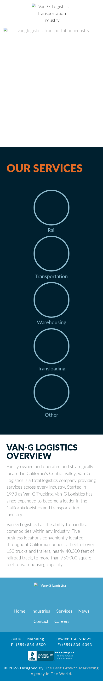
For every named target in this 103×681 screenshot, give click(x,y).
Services (64, 611)
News (83, 611)
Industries (40, 611)
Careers (61, 622)
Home (19, 611)
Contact (41, 622)
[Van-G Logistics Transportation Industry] (51, 13)
